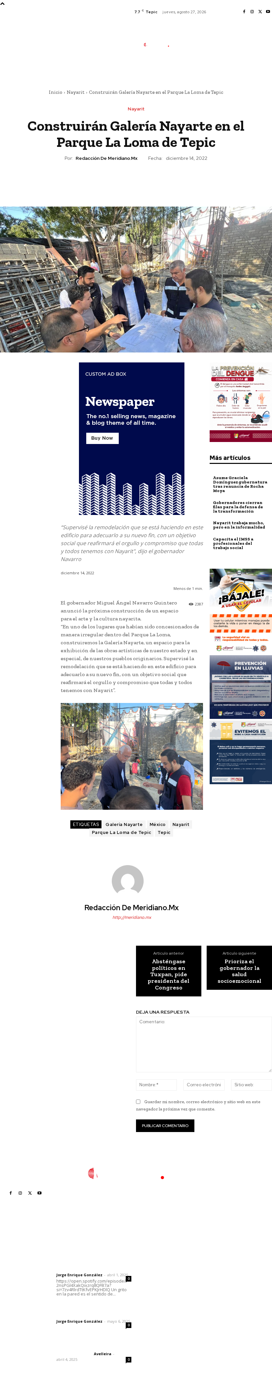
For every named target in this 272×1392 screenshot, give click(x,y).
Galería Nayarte (124, 824)
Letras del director (73, 1269)
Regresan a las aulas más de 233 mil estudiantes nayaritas (163, 1334)
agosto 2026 (215, 1261)
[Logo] (160, 45)
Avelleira (102, 1353)
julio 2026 (211, 1271)
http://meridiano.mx (131, 917)
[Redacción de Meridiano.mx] (132, 881)
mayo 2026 (213, 1291)
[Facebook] (244, 12)
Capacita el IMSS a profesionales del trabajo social (233, 543)
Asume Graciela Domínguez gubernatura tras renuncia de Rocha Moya (240, 484)
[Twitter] (260, 12)
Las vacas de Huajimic (91, 1307)
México (158, 824)
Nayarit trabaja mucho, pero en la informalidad (239, 525)
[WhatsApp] (151, 181)
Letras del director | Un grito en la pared (91, 1256)
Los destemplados (159, 1254)
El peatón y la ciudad (88, 1345)
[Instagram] (252, 12)
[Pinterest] (135, 181)
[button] (188, 68)
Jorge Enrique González (79, 1274)
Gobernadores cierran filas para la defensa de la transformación (238, 507)
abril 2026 (212, 1301)
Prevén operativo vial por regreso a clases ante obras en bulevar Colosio (163, 1272)
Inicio (55, 92)
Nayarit (76, 92)
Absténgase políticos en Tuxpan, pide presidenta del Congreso (168, 974)
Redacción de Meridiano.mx (106, 158)
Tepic (164, 832)
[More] (166, 181)
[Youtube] (268, 12)
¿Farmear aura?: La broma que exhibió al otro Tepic (162, 1294)
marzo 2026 (214, 1311)
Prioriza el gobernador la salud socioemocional (239, 971)
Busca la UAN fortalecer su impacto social (163, 1314)
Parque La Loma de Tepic (121, 832)
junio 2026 (212, 1281)
